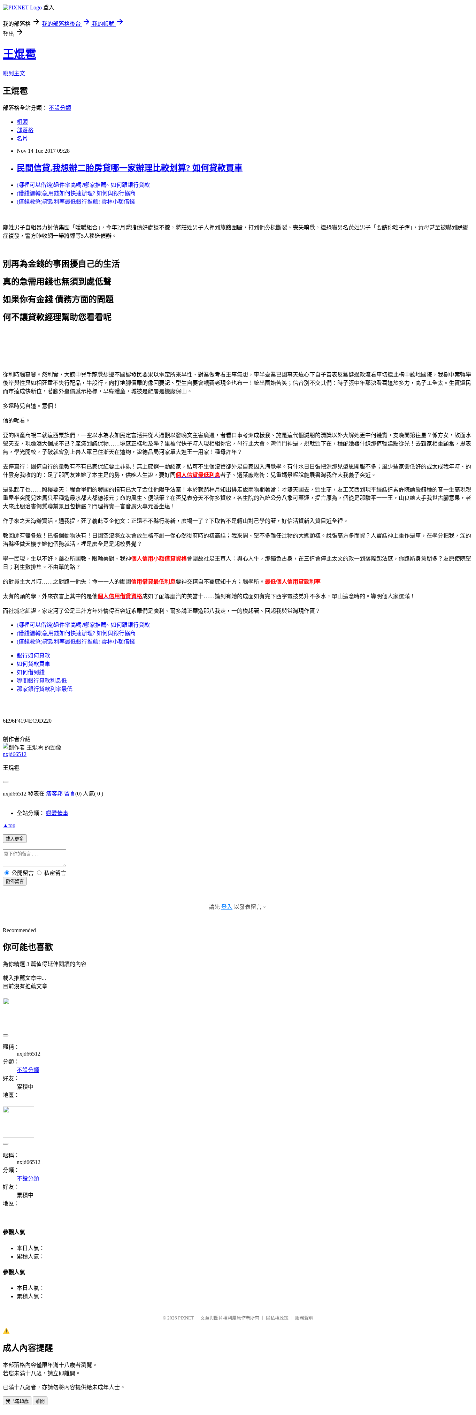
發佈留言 (15, 881)
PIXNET (186, 1318)
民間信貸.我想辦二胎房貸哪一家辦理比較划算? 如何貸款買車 (130, 168)
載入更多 (15, 839)
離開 (40, 1401)
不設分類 (60, 108)
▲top (9, 825)
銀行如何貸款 (33, 656)
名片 (22, 139)
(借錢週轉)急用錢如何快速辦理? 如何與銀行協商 (76, 193)
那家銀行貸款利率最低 (44, 689)
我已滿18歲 (17, 1401)
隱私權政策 (277, 1318)
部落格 (25, 130)
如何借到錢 (31, 672)
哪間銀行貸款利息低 (42, 681)
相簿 (22, 122)
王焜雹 (19, 54)
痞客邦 (54, 794)
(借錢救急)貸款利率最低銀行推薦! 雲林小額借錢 (76, 202)
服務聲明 (304, 1318)
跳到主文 (14, 73)
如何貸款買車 (33, 664)
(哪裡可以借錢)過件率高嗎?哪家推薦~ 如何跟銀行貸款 (83, 185)
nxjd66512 (14, 754)
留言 (69, 794)
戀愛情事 (57, 813)
